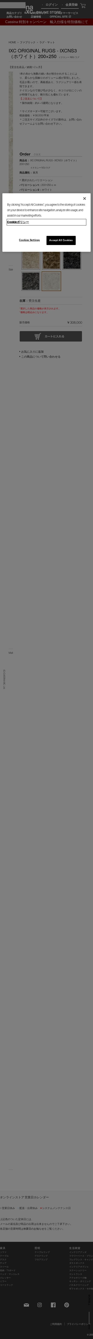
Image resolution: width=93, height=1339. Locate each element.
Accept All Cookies (61, 240)
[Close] (84, 198)
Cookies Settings (29, 240)
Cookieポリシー (18, 222)
